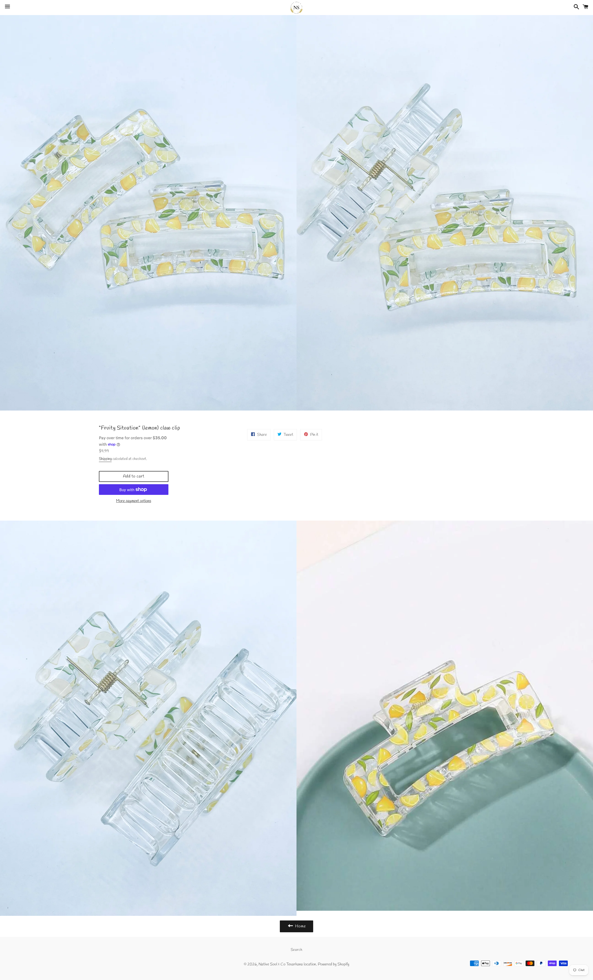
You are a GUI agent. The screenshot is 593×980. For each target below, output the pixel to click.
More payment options (133, 501)
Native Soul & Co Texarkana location (287, 964)
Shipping (105, 458)
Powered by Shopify (333, 964)
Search (297, 949)
